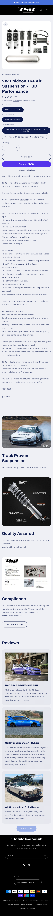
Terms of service (27, 904)
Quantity (5, 143)
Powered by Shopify (30, 901)
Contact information (27, 908)
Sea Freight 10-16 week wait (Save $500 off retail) (26, 130)
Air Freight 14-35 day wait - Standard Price (24, 137)
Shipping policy (41, 904)
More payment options (26, 170)
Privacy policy (13, 904)
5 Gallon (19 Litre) (13, 109)
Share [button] (7, 397)
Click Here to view (14, 624)
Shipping (16, 100)
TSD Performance (15, 901)
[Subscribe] (45, 856)
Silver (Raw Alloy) (13, 119)
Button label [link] (26, 828)
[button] (5, 10)
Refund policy (45, 901)
